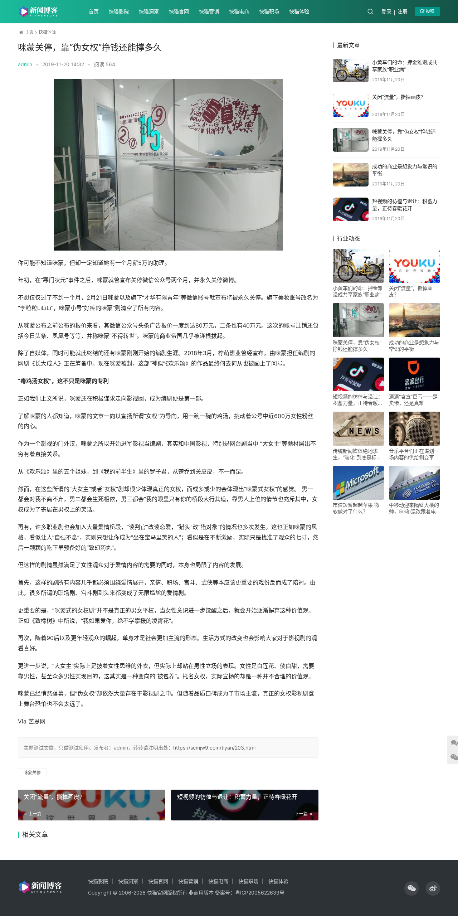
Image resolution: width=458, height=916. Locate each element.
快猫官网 (179, 11)
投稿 (429, 11)
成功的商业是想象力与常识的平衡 (414, 345)
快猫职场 (269, 11)
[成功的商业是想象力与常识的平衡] (351, 174)
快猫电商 (239, 11)
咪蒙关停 (32, 772)
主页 (29, 32)
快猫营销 (209, 11)
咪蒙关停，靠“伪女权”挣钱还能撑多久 (357, 345)
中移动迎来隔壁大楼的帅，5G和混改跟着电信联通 (414, 508)
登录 (386, 11)
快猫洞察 (149, 11)
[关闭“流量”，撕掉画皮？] (351, 105)
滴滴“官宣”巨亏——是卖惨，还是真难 (413, 399)
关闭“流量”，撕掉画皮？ (54, 796)
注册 (403, 11)
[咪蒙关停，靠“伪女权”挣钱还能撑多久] (351, 140)
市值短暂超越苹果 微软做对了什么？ (356, 508)
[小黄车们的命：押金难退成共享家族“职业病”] (351, 70)
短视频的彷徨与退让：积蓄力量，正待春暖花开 (237, 796)
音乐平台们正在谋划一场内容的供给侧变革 (414, 454)
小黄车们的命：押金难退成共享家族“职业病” (358, 291)
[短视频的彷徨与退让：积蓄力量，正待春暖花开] (351, 209)
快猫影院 (119, 11)
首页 (94, 11)
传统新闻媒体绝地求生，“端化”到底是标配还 (357, 454)
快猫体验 (299, 11)
